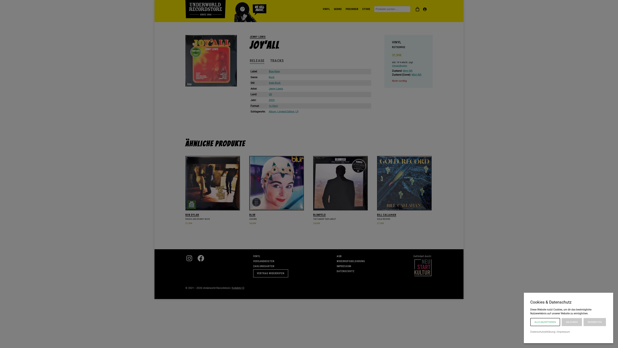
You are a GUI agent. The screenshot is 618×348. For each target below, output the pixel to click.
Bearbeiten (595, 322)
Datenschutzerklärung (542, 331)
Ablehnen (572, 322)
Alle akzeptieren (545, 322)
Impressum (563, 331)
